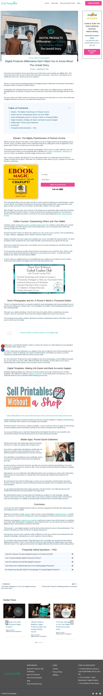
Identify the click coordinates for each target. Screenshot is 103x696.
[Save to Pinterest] (3, 346)
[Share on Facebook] (3, 350)
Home (47, 3)
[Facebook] (96, 693)
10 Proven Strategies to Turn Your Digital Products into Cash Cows (18, 586)
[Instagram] (100, 693)
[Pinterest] (93, 693)
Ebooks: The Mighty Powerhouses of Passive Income (30, 112)
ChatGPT (55, 159)
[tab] (37, 642)
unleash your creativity (29, 520)
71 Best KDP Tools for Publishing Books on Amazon (59, 585)
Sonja (33, 69)
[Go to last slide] (6, 622)
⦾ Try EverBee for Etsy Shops (88, 683)
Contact (55, 669)
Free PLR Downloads (34, 678)
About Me (54, 3)
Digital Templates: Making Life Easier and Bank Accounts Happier (34, 120)
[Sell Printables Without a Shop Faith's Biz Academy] (35, 396)
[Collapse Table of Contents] (69, 108)
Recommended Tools (67, 3)
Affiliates (55, 675)
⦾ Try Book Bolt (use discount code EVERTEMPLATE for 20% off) (89, 671)
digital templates (60, 514)
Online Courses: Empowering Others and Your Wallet (30, 114)
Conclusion (15, 125)
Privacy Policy (57, 672)
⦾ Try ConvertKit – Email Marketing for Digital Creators (88, 679)
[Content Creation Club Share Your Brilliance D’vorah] (39, 279)
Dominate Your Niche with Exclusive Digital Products (13, 624)
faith (42, 540)
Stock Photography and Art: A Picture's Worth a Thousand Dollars (34, 117)
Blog (28, 681)
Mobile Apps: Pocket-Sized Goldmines (24, 122)
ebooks (27, 514)
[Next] (72, 622)
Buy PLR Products (33, 674)
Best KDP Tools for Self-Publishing (35, 670)
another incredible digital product (35, 225)
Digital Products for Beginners (39, 58)
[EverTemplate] (9, 3)
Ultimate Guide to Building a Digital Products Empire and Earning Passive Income (38, 627)
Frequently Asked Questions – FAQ (23, 128)
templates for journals (34, 374)
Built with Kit (57, 189)
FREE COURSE (93, 3)
